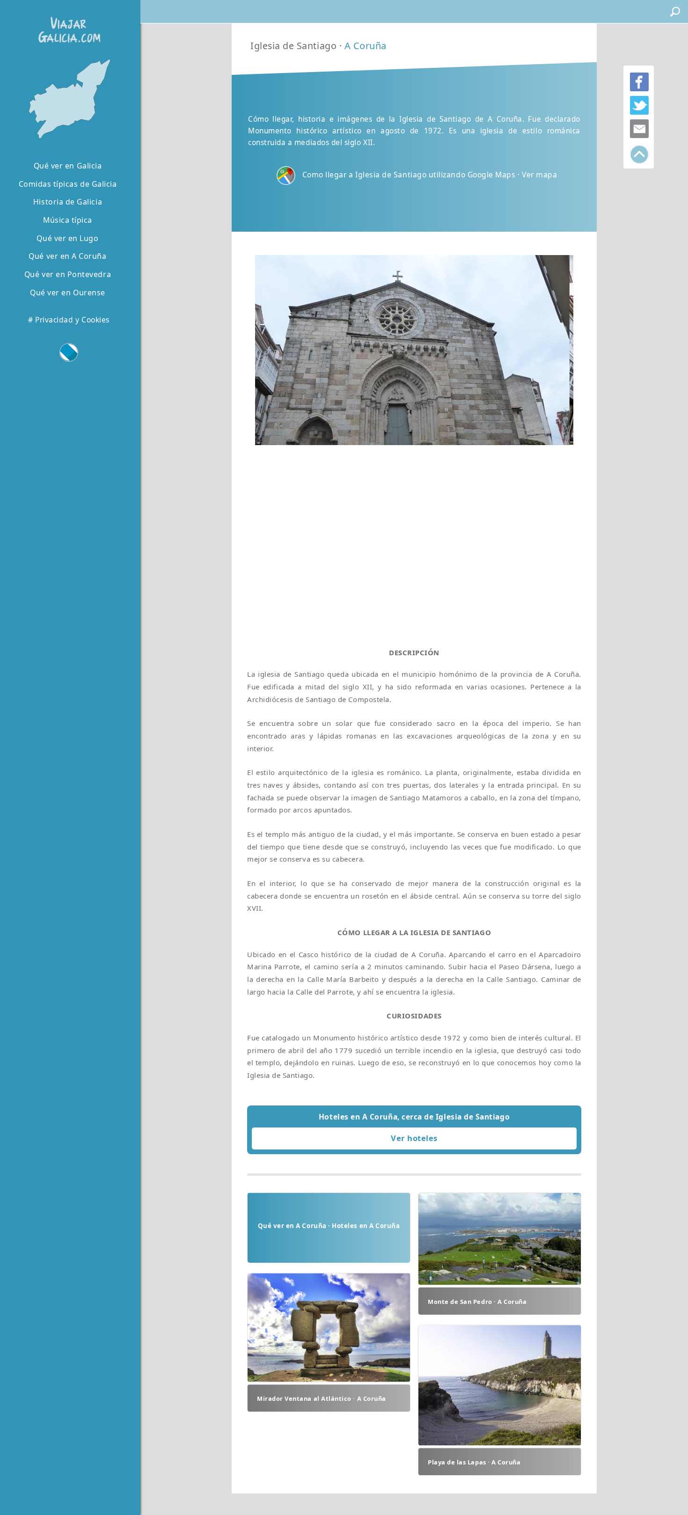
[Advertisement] (414, 537)
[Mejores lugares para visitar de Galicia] (67, 99)
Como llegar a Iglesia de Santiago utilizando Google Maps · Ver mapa (429, 174)
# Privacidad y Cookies (69, 320)
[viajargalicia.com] (67, 23)
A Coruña (365, 45)
